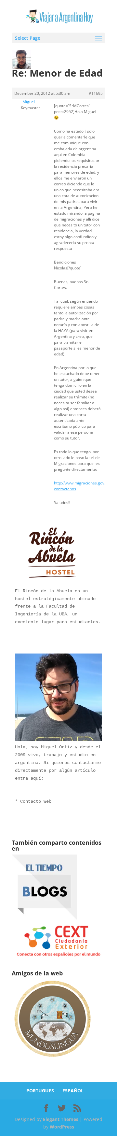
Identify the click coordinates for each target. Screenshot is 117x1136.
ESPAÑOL (73, 1090)
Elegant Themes (60, 1119)
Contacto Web (35, 801)
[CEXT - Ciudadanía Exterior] (58, 957)
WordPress (62, 1127)
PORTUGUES (40, 1090)
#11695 (96, 93)
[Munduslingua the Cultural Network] (52, 1059)
